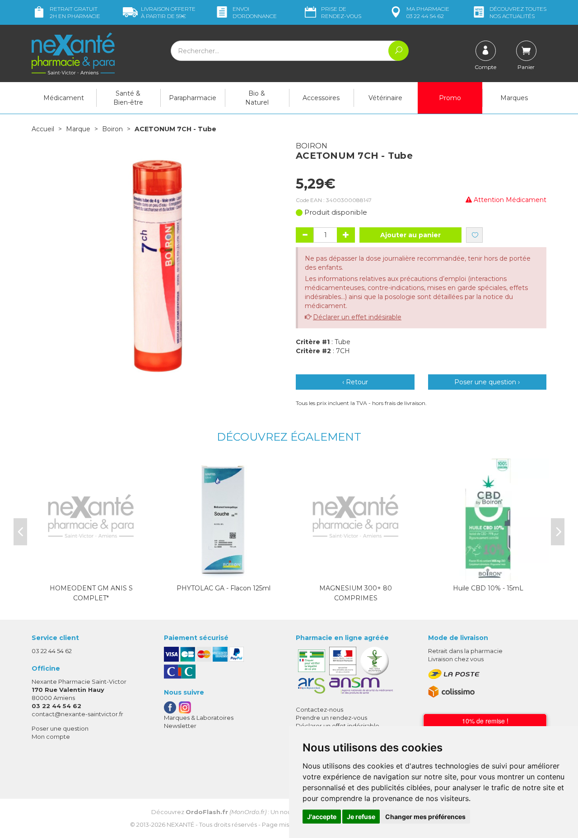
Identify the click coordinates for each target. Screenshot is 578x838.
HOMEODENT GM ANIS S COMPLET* (91, 593)
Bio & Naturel (257, 97)
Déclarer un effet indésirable (357, 317)
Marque (78, 129)
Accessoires (321, 98)
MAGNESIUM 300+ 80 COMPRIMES (355, 593)
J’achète (223, 572)
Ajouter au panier (410, 235)
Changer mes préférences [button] (425, 816)
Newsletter (180, 725)
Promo (450, 98)
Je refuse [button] (361, 816)
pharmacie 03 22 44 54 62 (427, 12)
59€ (168, 12)
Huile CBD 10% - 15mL (488, 588)
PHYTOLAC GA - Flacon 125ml (223, 588)
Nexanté (180, 824)
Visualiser (91, 572)
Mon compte (51, 736)
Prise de (341, 12)
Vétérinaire (385, 98)
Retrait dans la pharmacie (465, 650)
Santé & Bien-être (128, 97)
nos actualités (517, 12)
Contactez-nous (319, 709)
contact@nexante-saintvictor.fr (77, 714)
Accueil (43, 129)
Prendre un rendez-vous (331, 717)
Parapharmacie (192, 98)
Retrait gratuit (75, 12)
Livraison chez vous (456, 659)
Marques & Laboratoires (198, 717)
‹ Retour (355, 382)
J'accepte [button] (321, 816)
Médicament (63, 98)
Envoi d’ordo (255, 12)
